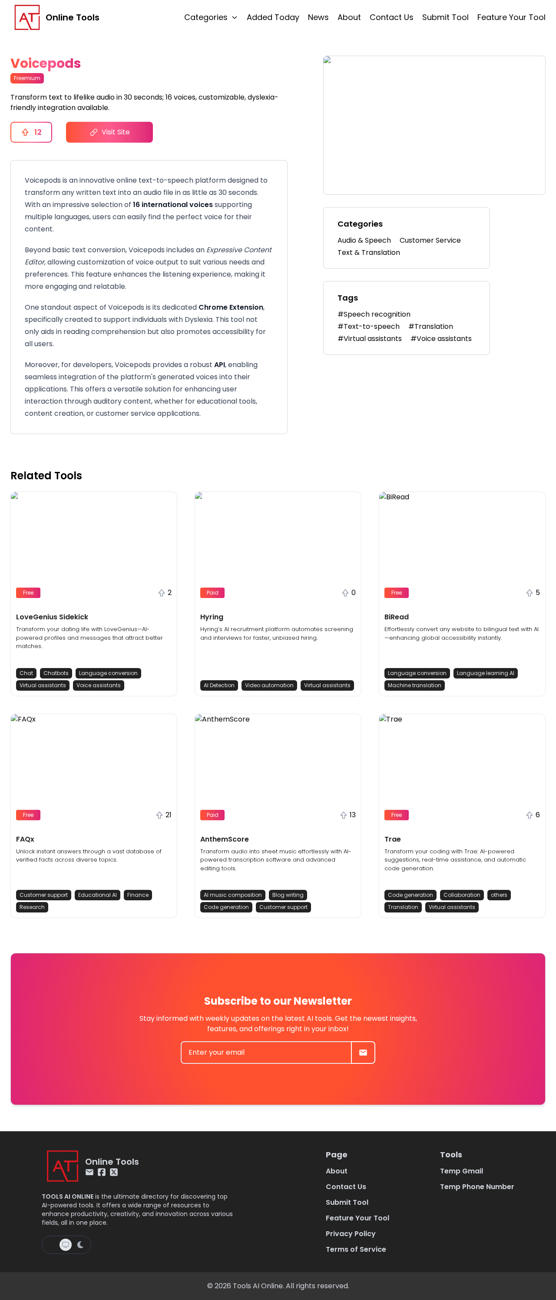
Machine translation (414, 685)
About (349, 17)
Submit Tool (445, 17)
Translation (403, 907)
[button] (93, 593)
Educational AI (97, 895)
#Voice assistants (441, 339)
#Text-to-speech (369, 326)
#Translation (430, 326)
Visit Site (116, 132)
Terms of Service (356, 1249)
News (318, 17)
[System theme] (66, 1245)
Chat (26, 673)
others (499, 895)
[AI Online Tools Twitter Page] (113, 1172)
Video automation (269, 685)
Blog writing (288, 895)
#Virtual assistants (370, 339)
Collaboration (461, 895)
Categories (206, 17)
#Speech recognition (374, 314)
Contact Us (392, 17)
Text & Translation (369, 252)
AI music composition (233, 895)
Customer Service (430, 240)
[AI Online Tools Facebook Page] (101, 1172)
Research (32, 907)
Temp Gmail (461, 1171)
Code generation (226, 907)
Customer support (44, 895)
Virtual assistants (43, 685)
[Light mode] (51, 1245)
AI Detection (219, 685)
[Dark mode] (80, 1245)
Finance (138, 895)
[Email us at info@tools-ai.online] (89, 1172)
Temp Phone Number (477, 1187)
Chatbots (56, 673)
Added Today (273, 17)
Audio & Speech (364, 240)
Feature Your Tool (511, 17)
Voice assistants (98, 685)
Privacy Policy (351, 1234)
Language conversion (108, 673)
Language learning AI (485, 673)
